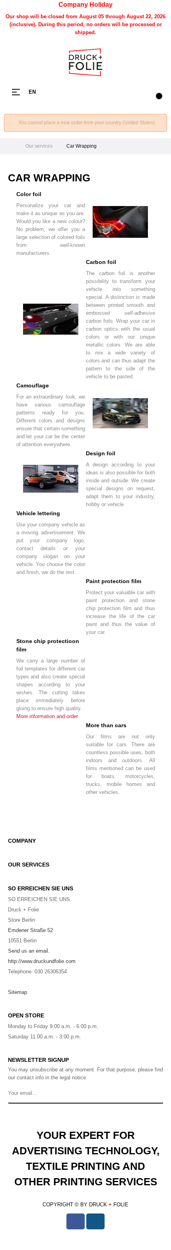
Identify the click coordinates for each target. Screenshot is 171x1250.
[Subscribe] (155, 1094)
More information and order (47, 716)
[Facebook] (75, 1221)
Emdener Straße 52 (30, 930)
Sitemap (17, 992)
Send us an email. (29, 951)
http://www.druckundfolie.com (42, 961)
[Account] (139, 92)
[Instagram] (95, 1221)
